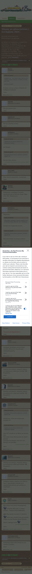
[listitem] (16, 282)
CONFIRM (10, 316)
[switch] (25, 287)
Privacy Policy (26, 323)
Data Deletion (6, 323)
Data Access (16, 323)
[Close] (28, 251)
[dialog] (16, 287)
